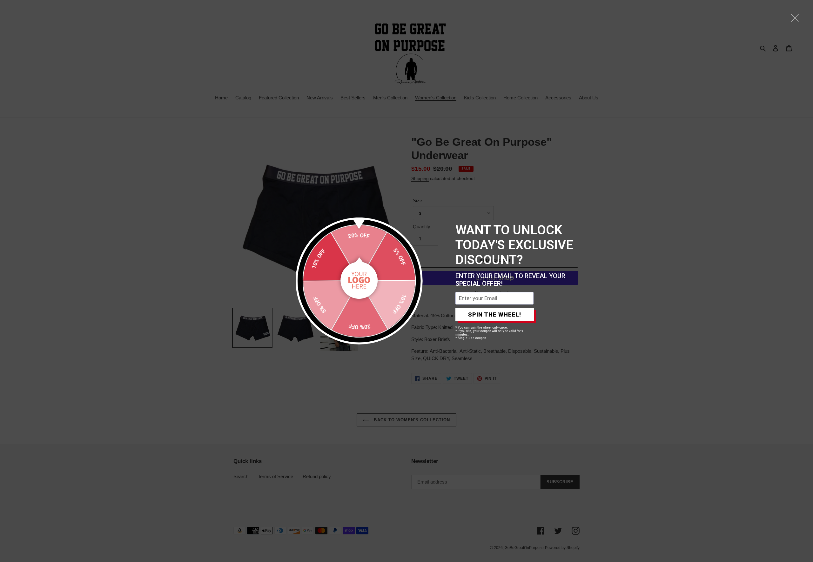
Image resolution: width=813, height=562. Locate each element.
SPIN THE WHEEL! (494, 314)
